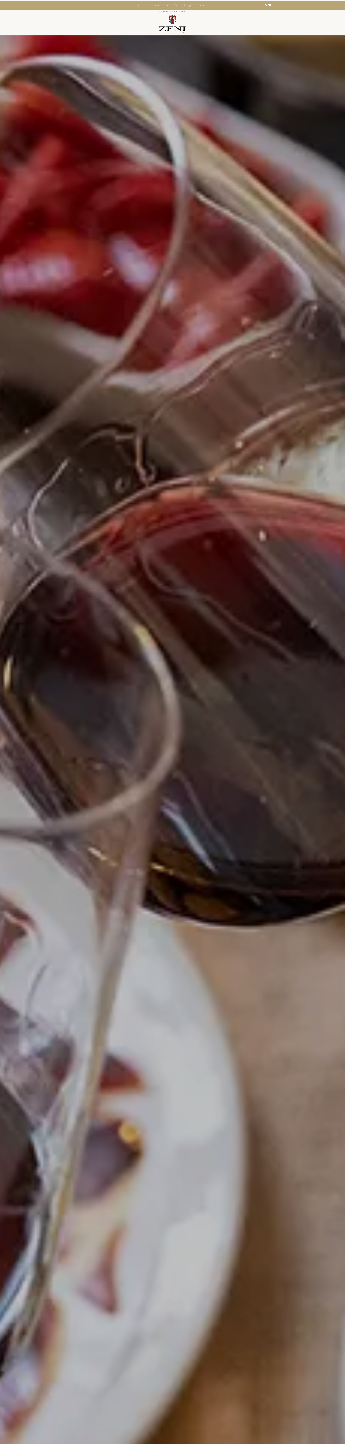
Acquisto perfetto (197, 5)
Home (137, 5)
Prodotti (172, 5)
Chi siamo (153, 5)
